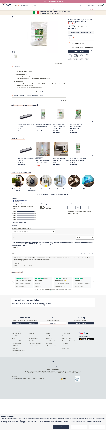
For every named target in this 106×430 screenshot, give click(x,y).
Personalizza (97, 427)
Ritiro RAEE (31, 340)
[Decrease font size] (65, 63)
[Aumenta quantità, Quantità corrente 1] (73, 38)
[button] (89, 5)
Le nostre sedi (49, 343)
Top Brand (13, 9)
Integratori (32, 9)
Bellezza (26, 9)
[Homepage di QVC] (12, 17)
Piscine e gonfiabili (16, 353)
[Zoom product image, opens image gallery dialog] (13, 52)
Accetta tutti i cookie (61, 427)
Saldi (3, 9)
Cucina (61, 9)
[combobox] (55, 5)
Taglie (13, 338)
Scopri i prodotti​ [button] (53, 323)
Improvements (41, 378)
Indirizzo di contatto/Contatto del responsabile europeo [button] (28, 95)
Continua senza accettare (79, 427)
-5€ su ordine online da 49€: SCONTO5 (52, 1)
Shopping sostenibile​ (16, 340)
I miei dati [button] (18, 323)
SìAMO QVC (15, 345)
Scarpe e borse (54, 9)
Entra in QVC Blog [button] (81, 323)
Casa (38, 9)
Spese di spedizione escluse (81, 27)
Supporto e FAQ (32, 333)
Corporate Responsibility (51, 340)
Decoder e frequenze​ (33, 345)
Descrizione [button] (17, 66)
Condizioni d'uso (66, 335)
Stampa (64, 100)
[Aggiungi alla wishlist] (92, 51)
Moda (48, 9)
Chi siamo (48, 333)
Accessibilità (65, 343)
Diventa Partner (49, 335)
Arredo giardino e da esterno (18, 350)
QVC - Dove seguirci (16, 333)
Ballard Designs (18, 378)
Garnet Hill (29, 378)
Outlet (81, 9)
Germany (54, 366)
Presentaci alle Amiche (17, 343)
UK (50, 366)
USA (48, 366)
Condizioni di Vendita (67, 338)
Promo (76, 9)
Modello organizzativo (51, 345)
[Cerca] (80, 5)
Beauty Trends (15, 348)
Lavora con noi (49, 338)
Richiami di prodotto (33, 338)
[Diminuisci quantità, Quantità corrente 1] (69, 38)
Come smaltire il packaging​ (35, 343)
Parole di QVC (15, 335)
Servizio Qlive (65, 345)
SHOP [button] (16, 5)
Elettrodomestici (69, 9)
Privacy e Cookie (66, 333)
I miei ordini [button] (32, 323)
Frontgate (24, 378)
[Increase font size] (63, 63)
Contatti (31, 335)
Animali (43, 9)
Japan (58, 366)
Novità (7, 9)
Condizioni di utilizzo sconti (68, 340)
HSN (13, 378)
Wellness (20, 9)
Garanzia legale (65, 348)
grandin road (35, 378)
